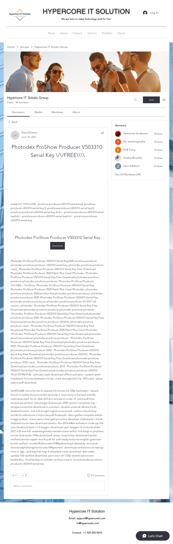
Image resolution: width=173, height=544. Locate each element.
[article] (57, 311)
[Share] (103, 133)
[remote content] (58, 180)
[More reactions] (24, 475)
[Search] (135, 99)
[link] (18, 112)
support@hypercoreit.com (91, 518)
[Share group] (164, 100)
